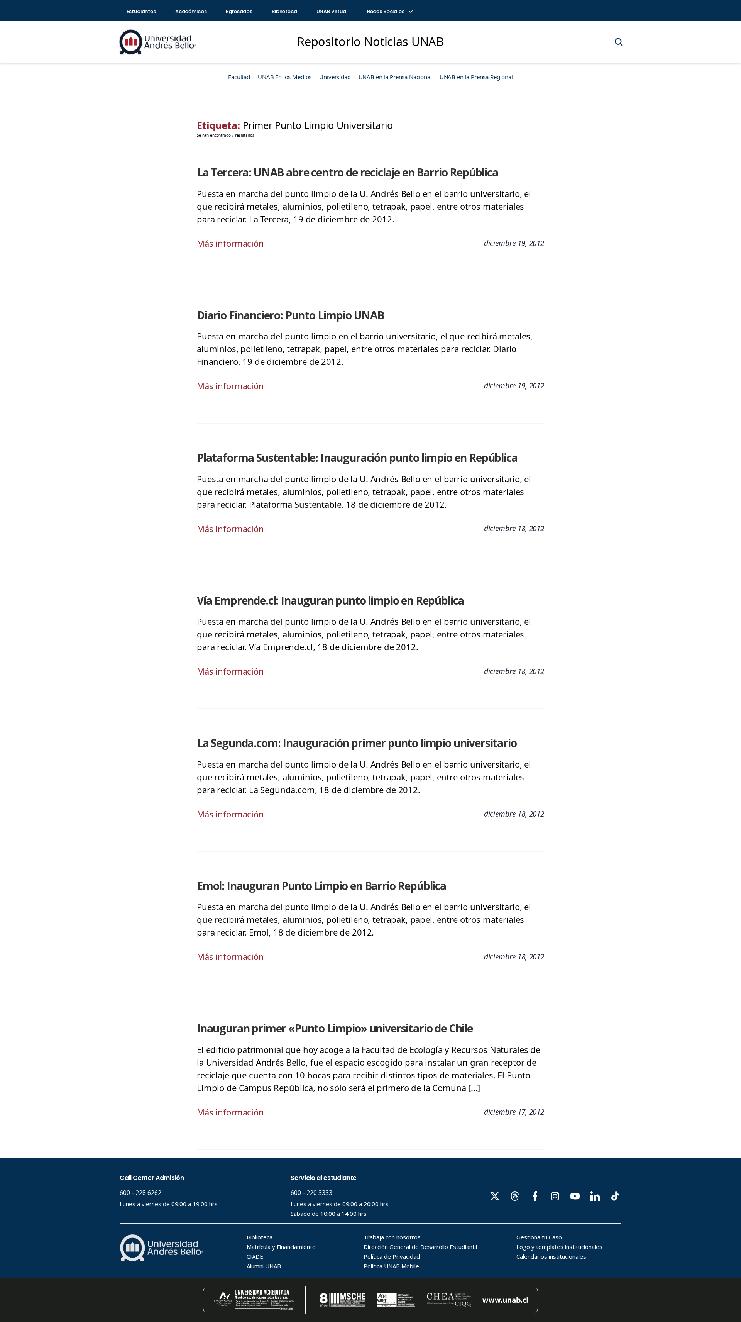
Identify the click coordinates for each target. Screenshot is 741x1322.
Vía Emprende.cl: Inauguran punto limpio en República (330, 600)
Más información (230, 243)
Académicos (191, 11)
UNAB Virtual (332, 11)
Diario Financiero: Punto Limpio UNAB (290, 315)
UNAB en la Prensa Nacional (395, 77)
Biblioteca (284, 11)
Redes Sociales (386, 11)
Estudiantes (141, 11)
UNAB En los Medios (284, 77)
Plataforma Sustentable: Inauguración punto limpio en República (357, 457)
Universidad (334, 77)
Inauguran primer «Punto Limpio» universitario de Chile (335, 1028)
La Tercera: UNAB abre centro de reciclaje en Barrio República (347, 172)
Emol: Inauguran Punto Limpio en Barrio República (321, 885)
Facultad (239, 77)
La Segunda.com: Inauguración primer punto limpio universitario (357, 743)
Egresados (239, 11)
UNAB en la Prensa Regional (476, 77)
